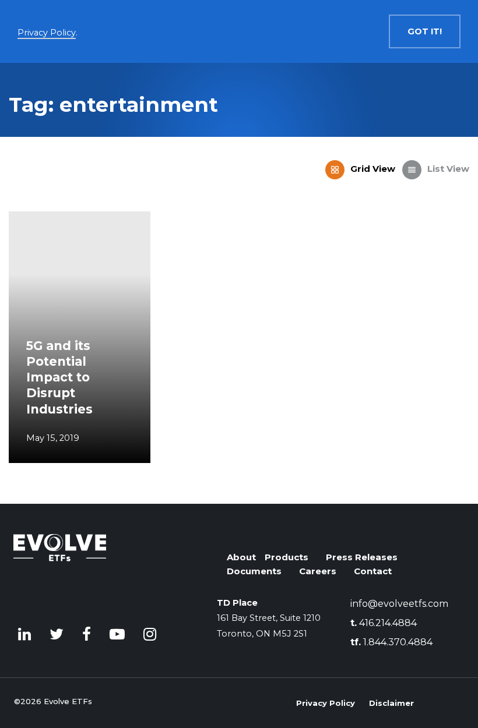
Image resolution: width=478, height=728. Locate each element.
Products (286, 557)
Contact (373, 571)
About (241, 557)
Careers (317, 571)
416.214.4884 (383, 622)
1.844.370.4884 (391, 642)
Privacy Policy (325, 703)
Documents (254, 571)
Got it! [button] (424, 31)
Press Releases (362, 557)
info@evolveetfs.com (399, 603)
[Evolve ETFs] (60, 568)
